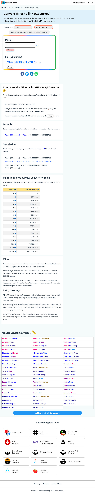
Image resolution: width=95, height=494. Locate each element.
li (40, 63)
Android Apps (80, 3)
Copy (11, 67)
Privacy (46, 484)
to (10, 338)
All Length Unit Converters (47, 413)
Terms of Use (56, 484)
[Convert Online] (2, 7)
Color (91, 3)
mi (37, 45)
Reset (11, 50)
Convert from (8, 27)
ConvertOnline (11, 2)
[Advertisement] (74, 52)
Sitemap (37, 484)
